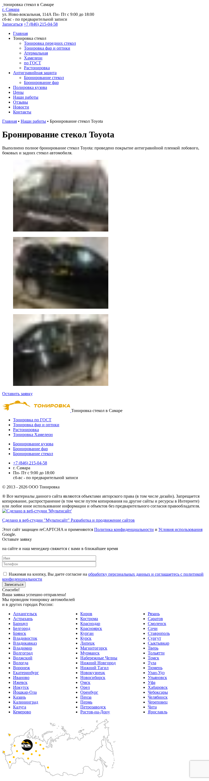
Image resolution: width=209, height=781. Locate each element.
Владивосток (25, 638)
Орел (85, 687)
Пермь (86, 702)
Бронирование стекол (44, 77)
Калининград (25, 702)
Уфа (151, 682)
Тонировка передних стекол (50, 43)
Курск (85, 638)
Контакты (22, 112)
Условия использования (180, 529)
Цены (18, 92)
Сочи (153, 628)
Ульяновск (157, 677)
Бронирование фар (41, 82)
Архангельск (25, 613)
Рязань (154, 613)
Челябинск (158, 697)
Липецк (87, 643)
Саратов (155, 618)
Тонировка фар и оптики (47, 48)
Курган (87, 633)
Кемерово (22, 712)
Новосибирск (92, 677)
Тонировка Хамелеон (33, 434)
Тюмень (155, 667)
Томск (153, 658)
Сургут (154, 638)
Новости (21, 107)
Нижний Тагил (94, 667)
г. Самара (10, 9)
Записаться (12, 24)
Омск (85, 682)
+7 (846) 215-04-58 (41, 24)
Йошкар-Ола (25, 692)
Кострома (89, 618)
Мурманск (90, 653)
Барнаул (20, 623)
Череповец (158, 702)
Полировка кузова (30, 87)
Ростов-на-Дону (95, 712)
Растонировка (37, 67)
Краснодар (90, 623)
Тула (152, 662)
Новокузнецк (92, 672)
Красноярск (91, 628)
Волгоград (23, 653)
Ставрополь (159, 633)
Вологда (20, 662)
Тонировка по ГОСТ (32, 419)
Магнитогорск (93, 648)
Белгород (21, 628)
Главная (20, 33)
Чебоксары (158, 692)
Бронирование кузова (33, 443)
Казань (19, 697)
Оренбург (89, 692)
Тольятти (156, 653)
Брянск (19, 633)
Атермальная (36, 53)
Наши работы (25, 97)
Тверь (153, 648)
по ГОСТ (32, 63)
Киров (86, 613)
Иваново (21, 677)
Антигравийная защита (35, 72)
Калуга (19, 707)
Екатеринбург (26, 672)
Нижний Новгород (98, 662)
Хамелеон (33, 58)
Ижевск (20, 682)
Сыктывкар (158, 643)
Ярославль (157, 712)
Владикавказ (25, 643)
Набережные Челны (98, 658)
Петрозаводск (93, 707)
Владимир (22, 648)
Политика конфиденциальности (124, 529)
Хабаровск (158, 687)
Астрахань (23, 618)
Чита (152, 707)
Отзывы (20, 102)
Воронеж (21, 667)
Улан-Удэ (156, 672)
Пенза (85, 697)
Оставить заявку (17, 393)
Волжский (22, 658)
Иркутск (21, 687)
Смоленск (157, 623)
